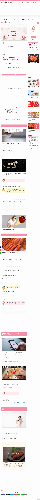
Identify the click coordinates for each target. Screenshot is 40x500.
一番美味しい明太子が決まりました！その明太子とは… (16, 464)
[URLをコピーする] (25, 494)
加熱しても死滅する (32, 143)
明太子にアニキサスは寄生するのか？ (10, 109)
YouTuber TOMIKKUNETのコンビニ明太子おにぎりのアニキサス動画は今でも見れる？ (34, 146)
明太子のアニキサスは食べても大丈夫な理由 (11, 112)
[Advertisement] (20, 9)
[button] (3, 494)
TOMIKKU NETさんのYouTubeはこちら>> (20, 402)
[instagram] (36, 0)
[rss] (38, 0)
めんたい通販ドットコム (6, 2)
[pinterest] (37, 0)
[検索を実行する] (38, 23)
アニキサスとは (8, 110)
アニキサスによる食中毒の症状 (10, 111)
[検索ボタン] (38, 2)
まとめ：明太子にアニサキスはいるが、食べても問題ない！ (13, 119)
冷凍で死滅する (8, 113)
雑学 (2, 22)
